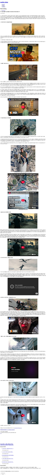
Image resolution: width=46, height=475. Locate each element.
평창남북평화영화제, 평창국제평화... (8, 455)
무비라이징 (3, 10)
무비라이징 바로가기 (3, 429)
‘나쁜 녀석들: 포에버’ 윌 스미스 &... (7, 458)
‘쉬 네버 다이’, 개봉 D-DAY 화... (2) (7, 448)
